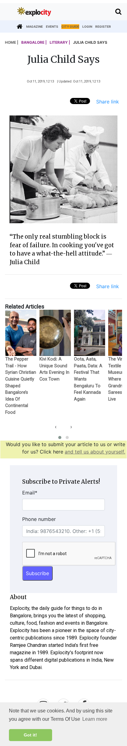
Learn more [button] (94, 719)
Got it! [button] (30, 734)
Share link (107, 102)
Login (87, 26)
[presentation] (56, 427)
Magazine (34, 26)
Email (29, 493)
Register (103, 26)
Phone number (39, 519)
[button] (59, 437)
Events (52, 26)
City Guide (70, 26)
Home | (11, 42)
